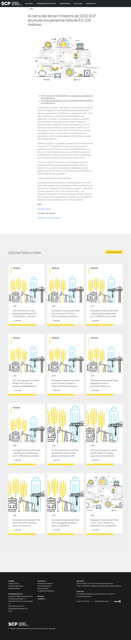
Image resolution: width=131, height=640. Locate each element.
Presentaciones (43, 588)
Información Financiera (45, 583)
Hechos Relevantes (44, 586)
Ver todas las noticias (114, 252)
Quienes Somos (13, 583)
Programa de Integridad (46, 591)
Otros (10, 611)
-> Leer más (17, 320)
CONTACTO (91, 3)
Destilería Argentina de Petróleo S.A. (20, 596)
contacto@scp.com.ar (101, 601)
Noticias (41, 596)
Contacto (41, 599)
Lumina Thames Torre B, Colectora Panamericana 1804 (94, 583)
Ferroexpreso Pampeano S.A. (18, 609)
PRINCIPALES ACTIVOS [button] (46, 3)
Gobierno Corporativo (15, 586)
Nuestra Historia (14, 588)
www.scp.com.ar (44, 208)
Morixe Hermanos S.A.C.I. (16, 606)
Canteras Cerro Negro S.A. (17, 599)
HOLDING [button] (29, 3)
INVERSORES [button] (64, 3)
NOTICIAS (78, 3)
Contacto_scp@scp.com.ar (49, 217)
